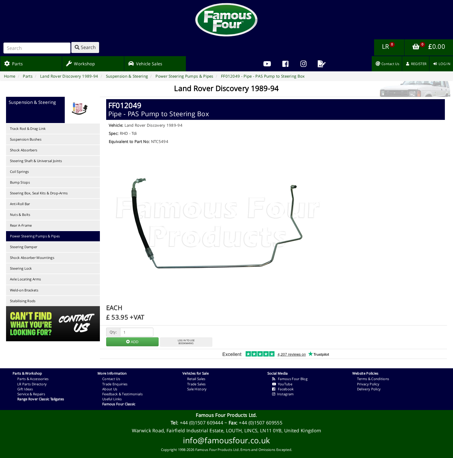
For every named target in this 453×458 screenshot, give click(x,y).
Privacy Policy (368, 384)
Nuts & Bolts (20, 214)
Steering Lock (21, 268)
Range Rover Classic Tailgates (40, 399)
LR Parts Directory (32, 384)
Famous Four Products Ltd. (226, 415)
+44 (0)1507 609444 (201, 422)
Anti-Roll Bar (20, 203)
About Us (109, 389)
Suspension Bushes (25, 139)
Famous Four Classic (119, 404)
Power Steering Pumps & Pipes (35, 236)
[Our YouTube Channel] (267, 63)
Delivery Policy (369, 389)
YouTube (284, 384)
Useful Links (112, 399)
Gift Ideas (25, 389)
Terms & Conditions (373, 378)
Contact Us (111, 378)
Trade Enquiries (115, 384)
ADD (134, 341)
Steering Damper (23, 246)
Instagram (284, 394)
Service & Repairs (31, 394)
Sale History (197, 389)
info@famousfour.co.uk (226, 440)
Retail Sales (196, 378)
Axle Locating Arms (25, 279)
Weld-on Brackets (24, 290)
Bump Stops (20, 182)
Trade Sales (196, 384)
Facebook (284, 389)
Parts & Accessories (33, 378)
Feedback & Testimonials (122, 394)
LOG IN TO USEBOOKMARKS (186, 342)
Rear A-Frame (21, 225)
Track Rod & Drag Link (28, 128)
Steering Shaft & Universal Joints (36, 160)
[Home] (226, 19)
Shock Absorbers (23, 150)
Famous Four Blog (291, 378)
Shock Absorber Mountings (32, 257)
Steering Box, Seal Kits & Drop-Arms (39, 193)
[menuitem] (285, 63)
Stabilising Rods (23, 301)
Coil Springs (19, 171)
